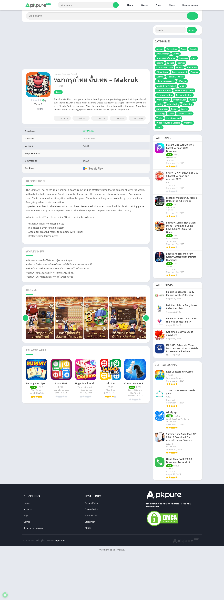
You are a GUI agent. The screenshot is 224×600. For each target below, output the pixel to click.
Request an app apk (33, 527)
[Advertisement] (98, 576)
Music (182, 85)
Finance (194, 72)
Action (159, 49)
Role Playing (173, 104)
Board (74, 74)
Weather (188, 122)
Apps (158, 4)
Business (183, 58)
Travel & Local (185, 113)
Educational (162, 72)
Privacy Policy (91, 502)
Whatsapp (138, 118)
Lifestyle (182, 81)
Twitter (82, 118)
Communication (164, 67)
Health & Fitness (175, 76)
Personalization (184, 95)
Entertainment (179, 72)
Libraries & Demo (165, 81)
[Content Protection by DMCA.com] (162, 525)
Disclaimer (90, 521)
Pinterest (101, 118)
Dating (179, 67)
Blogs (171, 4)
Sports (184, 108)
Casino (159, 62)
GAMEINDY (88, 131)
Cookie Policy (91, 509)
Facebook (64, 118)
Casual (170, 62)
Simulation (162, 108)
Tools (171, 113)
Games (144, 4)
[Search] (116, 5)
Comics (181, 62)
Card (193, 58)
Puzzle (192, 99)
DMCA (88, 527)
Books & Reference (165, 58)
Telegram (120, 118)
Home (130, 4)
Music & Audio (163, 90)
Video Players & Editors (168, 122)
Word (159, 127)
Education (192, 67)
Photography (163, 99)
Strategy (160, 113)
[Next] (146, 318)
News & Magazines (184, 90)
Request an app (190, 4)
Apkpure (60, 540)
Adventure (172, 49)
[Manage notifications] (5, 595)
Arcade (193, 49)
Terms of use (91, 515)
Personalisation (164, 95)
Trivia (159, 118)
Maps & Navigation (166, 85)
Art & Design (162, 53)
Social (174, 108)
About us (27, 509)
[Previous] (25, 318)
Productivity (179, 99)
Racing (159, 104)
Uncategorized (173, 118)
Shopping (187, 104)
